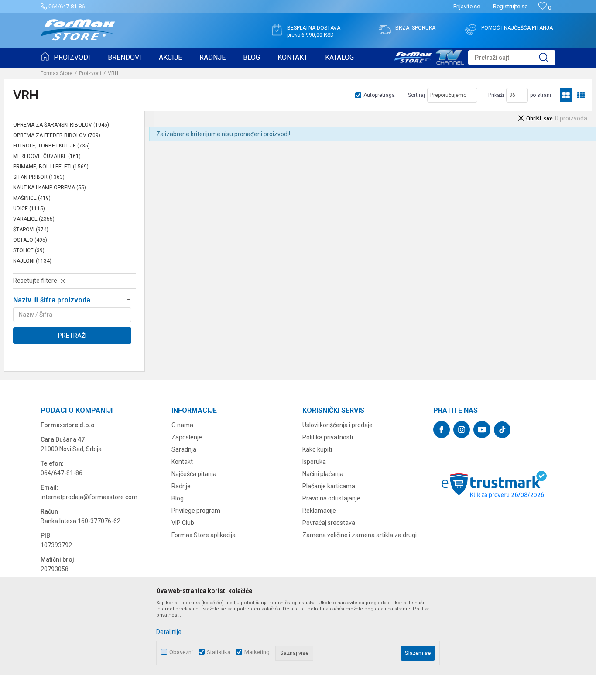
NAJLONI (32, 261)
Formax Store (56, 73)
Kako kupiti (317, 449)
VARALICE (34, 219)
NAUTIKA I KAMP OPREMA (49, 188)
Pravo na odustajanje (331, 498)
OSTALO (30, 240)
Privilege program (195, 510)
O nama (182, 424)
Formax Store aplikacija (203, 534)
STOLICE (29, 250)
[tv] (429, 56)
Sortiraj (416, 95)
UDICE (29, 209)
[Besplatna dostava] (277, 30)
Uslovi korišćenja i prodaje (337, 424)
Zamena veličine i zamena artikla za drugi (359, 534)
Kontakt (182, 461)
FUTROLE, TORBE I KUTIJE (51, 146)
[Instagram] (461, 429)
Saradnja (183, 449)
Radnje (181, 486)
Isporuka (314, 461)
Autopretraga (379, 95)
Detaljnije (169, 631)
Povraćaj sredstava (328, 522)
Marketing (257, 652)
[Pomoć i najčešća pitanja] (471, 30)
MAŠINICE (32, 198)
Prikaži (496, 95)
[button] (511, 57)
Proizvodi (90, 73)
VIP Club (182, 522)
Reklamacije (319, 510)
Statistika (218, 652)
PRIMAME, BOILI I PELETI (51, 167)
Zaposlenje (186, 437)
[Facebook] (441, 429)
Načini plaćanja (322, 473)
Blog (177, 498)
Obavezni (181, 652)
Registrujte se (510, 6)
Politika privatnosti (327, 437)
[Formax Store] (78, 30)
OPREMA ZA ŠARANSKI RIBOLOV (61, 125)
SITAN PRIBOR (39, 177)
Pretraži (72, 335)
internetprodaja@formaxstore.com (89, 496)
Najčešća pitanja (193, 473)
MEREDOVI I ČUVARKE (47, 156)
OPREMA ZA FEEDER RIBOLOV (56, 135)
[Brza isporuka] (385, 30)
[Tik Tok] (502, 429)
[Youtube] (481, 429)
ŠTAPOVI (30, 229)
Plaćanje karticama (328, 486)
